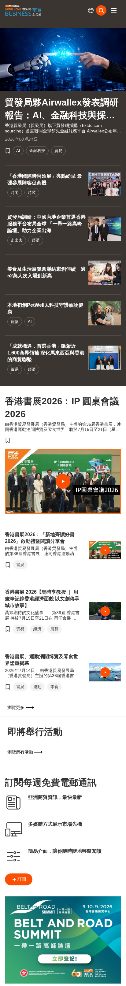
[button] (113, 10)
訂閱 (21, 879)
